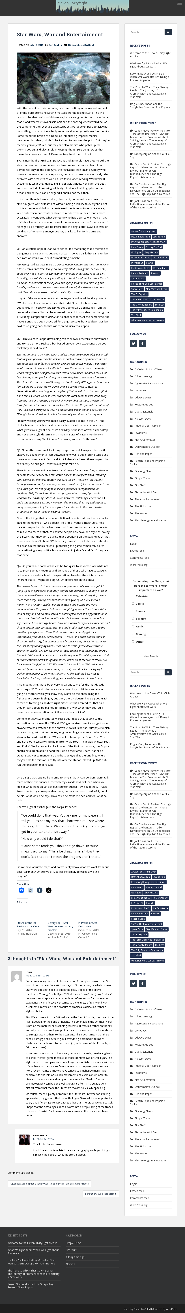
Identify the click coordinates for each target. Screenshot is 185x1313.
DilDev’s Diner (143, 397)
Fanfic (140, 626)
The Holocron (143, 506)
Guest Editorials (144, 411)
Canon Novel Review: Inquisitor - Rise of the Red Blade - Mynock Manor (150, 134)
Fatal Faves (137, 247)
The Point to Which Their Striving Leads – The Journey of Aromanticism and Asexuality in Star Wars (149, 92)
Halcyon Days (143, 418)
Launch (150, 262)
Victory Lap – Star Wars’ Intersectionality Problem (60, 926)
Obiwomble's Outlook (81, 45)
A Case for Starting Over (143, 231)
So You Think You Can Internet (146, 283)
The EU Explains (139, 294)
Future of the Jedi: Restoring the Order (28, 924)
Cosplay (141, 619)
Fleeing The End (154, 247)
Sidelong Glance (144, 471)
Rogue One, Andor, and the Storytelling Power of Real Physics (150, 105)
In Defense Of (160, 257)
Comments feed (139, 557)
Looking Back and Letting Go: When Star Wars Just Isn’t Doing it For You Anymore (149, 77)
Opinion (70, 1264)
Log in (133, 543)
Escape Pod (159, 236)
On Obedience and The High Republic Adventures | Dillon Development (148, 187)
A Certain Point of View (148, 369)
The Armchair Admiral (147, 499)
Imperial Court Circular (148, 425)
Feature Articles (144, 404)
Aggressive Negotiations (149, 383)
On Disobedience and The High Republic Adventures (146, 174)
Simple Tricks (142, 478)
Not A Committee (145, 439)
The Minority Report (141, 304)
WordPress (171, 1309)
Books (140, 603)
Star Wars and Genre (156, 289)
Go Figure (136, 252)
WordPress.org (138, 564)
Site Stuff (140, 485)
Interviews (141, 432)
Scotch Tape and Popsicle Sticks (147, 462)
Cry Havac (141, 390)
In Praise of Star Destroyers (87, 924)
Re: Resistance (160, 268)
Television (142, 596)
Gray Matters (151, 252)
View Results (151, 656)
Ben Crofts (55, 45)
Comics (140, 611)
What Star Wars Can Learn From (147, 320)
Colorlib (148, 1309)
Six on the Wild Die (146, 492)
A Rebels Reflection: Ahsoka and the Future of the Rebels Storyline (150, 204)
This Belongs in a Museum (150, 520)
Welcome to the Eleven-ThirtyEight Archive (150, 54)
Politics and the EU (140, 268)
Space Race (137, 289)
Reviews (155, 273)
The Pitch (159, 304)
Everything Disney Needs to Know (148, 241)
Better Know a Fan (140, 236)
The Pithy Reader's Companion (147, 309)
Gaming (141, 634)
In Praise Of (137, 262)
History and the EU (140, 257)
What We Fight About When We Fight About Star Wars (148, 65)
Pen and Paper (143, 453)
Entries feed (137, 550)
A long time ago (144, 376)
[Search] (168, 32)
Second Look (138, 278)
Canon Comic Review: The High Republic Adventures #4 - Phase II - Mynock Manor (150, 167)
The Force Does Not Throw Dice (147, 299)
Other (139, 641)
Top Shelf (136, 315)
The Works (141, 513)
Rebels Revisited (139, 273)
